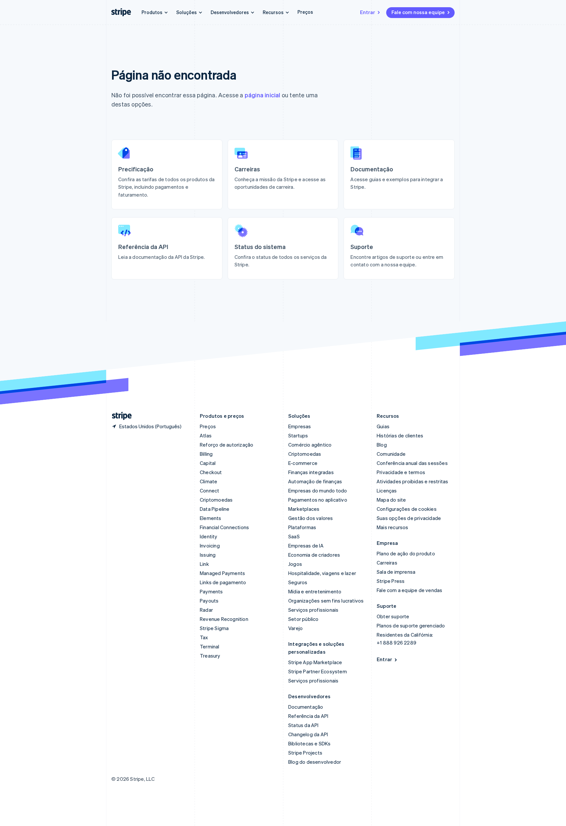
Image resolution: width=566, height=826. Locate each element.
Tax (204, 637)
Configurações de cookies (407, 509)
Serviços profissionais (313, 609)
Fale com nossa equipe (418, 12)
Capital (208, 463)
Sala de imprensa (396, 571)
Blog (382, 444)
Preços (305, 12)
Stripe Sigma (214, 628)
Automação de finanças (315, 481)
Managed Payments (222, 573)
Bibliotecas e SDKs (309, 743)
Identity (208, 536)
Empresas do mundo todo (317, 490)
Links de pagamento (223, 582)
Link (204, 564)
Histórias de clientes (400, 435)
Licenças (387, 490)
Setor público (303, 619)
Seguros (297, 582)
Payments (211, 591)
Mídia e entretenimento (314, 591)
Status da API (303, 725)
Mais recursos (392, 527)
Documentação (305, 706)
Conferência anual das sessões (412, 463)
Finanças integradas (311, 472)
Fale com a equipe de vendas (409, 590)
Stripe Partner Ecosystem (317, 671)
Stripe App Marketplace (315, 662)
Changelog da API (308, 734)
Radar (206, 609)
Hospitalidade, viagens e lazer (322, 573)
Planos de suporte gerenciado (411, 625)
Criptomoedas (216, 499)
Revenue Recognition (224, 619)
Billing (206, 454)
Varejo (295, 628)
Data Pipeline (215, 509)
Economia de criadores (314, 554)
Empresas (299, 426)
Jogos (295, 564)
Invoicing (210, 545)
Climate (208, 481)
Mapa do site (391, 499)
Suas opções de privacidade (409, 518)
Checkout (211, 472)
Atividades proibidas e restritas (412, 481)
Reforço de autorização (226, 444)
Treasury (210, 655)
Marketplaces (303, 509)
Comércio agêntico (309, 444)
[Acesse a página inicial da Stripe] (119, 416)
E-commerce (302, 463)
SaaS (294, 536)
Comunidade (391, 454)
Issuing (208, 554)
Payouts (209, 600)
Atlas (206, 435)
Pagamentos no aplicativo (317, 499)
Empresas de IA (306, 545)
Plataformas (302, 527)
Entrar (367, 12)
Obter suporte (393, 616)
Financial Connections (224, 527)
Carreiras (387, 562)
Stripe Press (391, 581)
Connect (209, 490)
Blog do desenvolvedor (314, 762)
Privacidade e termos (401, 472)
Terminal (209, 646)
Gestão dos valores (310, 518)
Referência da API (308, 716)
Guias (383, 426)
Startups (298, 435)
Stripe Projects (305, 752)
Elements (210, 518)
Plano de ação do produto (406, 553)
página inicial (262, 95)
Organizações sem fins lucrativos (326, 600)
